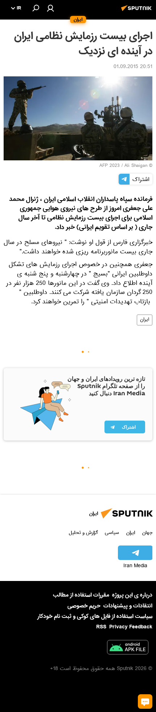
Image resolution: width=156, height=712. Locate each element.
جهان (147, 532)
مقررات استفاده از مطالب (81, 595)
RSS (101, 627)
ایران (144, 320)
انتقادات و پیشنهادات (127, 606)
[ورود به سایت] (50, 8)
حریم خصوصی (83, 606)
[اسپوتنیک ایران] (137, 12)
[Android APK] (127, 648)
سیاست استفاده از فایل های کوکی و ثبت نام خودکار (94, 616)
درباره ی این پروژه (132, 595)
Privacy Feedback (130, 627)
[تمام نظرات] (145, 701)
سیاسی (112, 532)
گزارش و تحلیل (83, 532)
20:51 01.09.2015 (133, 67)
